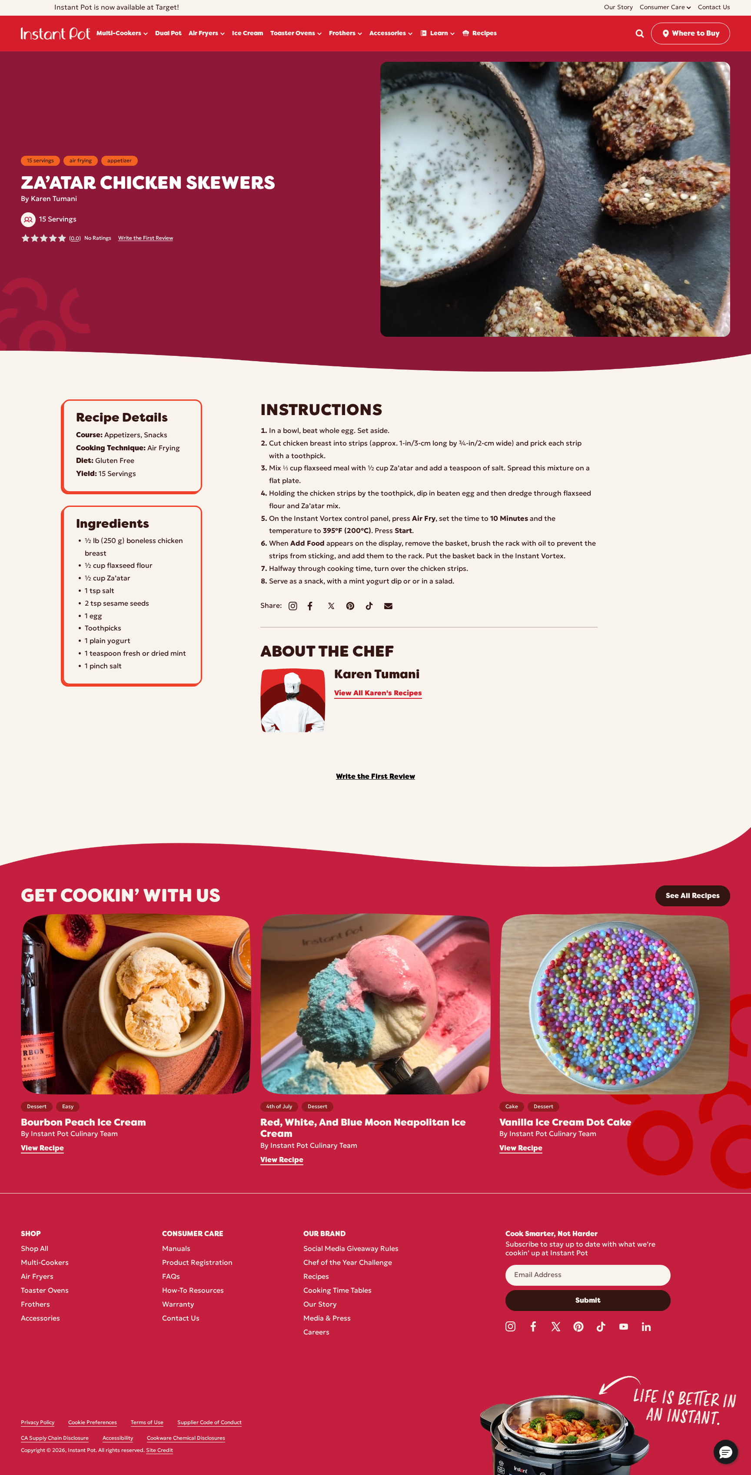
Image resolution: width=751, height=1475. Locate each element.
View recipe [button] (42, 1148)
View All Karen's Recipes (378, 693)
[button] (639, 33)
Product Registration (197, 1263)
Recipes (316, 1277)
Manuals (176, 1249)
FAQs (171, 1277)
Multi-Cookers (45, 1263)
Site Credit (159, 1450)
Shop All (34, 1249)
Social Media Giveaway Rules (351, 1249)
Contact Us (180, 1318)
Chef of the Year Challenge (347, 1263)
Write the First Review (145, 238)
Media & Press (327, 1318)
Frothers (35, 1304)
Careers (316, 1332)
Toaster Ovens (45, 1290)
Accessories (40, 1318)
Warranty (178, 1304)
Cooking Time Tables (337, 1290)
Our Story (320, 1304)
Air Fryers (37, 1277)
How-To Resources (193, 1290)
